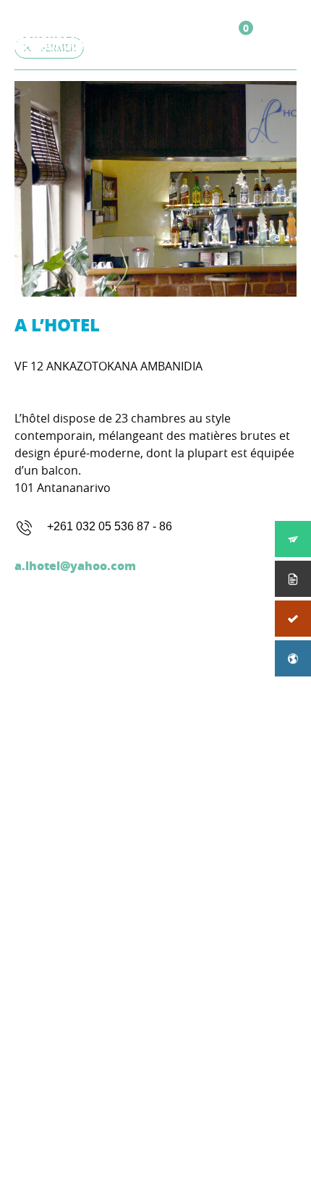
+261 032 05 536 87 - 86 (109, 526)
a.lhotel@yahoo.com (75, 565)
